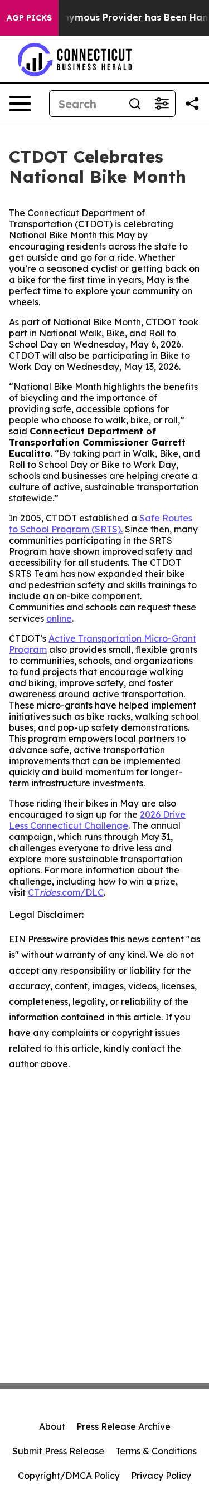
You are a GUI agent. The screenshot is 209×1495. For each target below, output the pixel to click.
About (52, 1426)
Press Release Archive (123, 1426)
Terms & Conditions (156, 1451)
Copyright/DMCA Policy (69, 1475)
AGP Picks (29, 18)
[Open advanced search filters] (161, 103)
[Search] (134, 103)
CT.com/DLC (66, 892)
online (59, 618)
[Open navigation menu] (20, 103)
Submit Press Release (58, 1451)
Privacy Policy (161, 1475)
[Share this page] (192, 103)
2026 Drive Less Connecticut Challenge (97, 820)
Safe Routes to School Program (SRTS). (100, 523)
